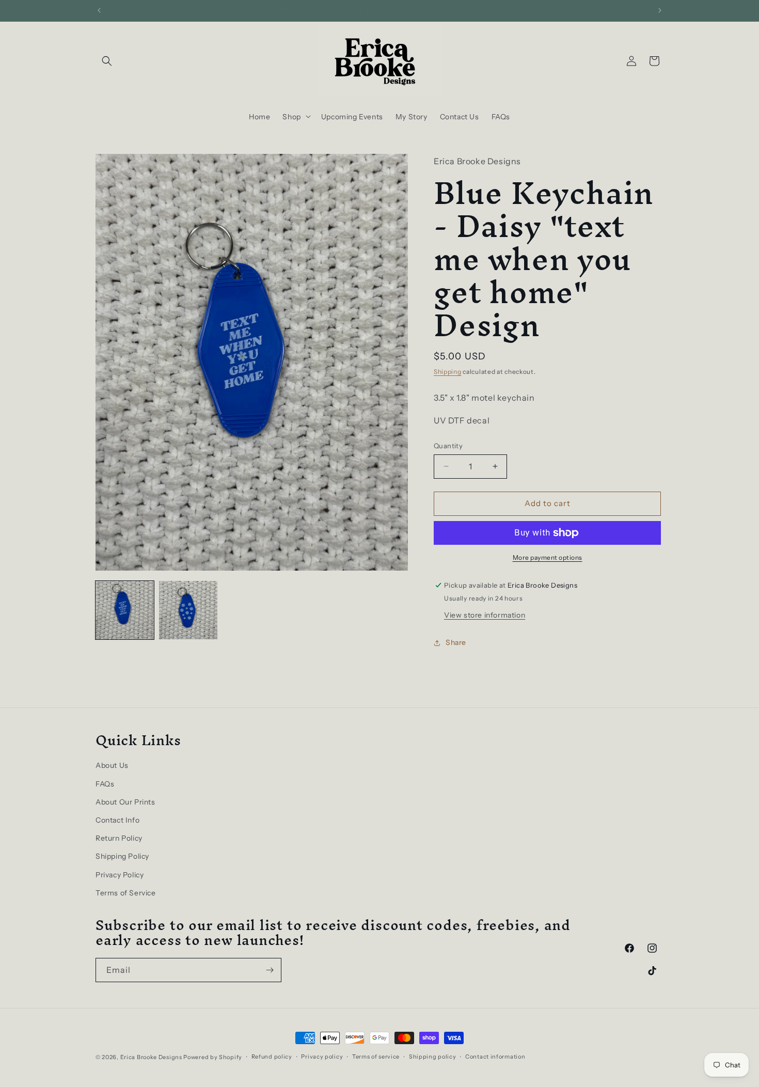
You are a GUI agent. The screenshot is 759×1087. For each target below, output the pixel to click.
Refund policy (271, 1056)
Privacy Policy (120, 874)
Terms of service (376, 1056)
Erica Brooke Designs (151, 1057)
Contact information (495, 1056)
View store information (484, 615)
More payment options (547, 557)
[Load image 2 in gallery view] (188, 610)
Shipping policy (432, 1056)
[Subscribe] (269, 970)
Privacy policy (322, 1056)
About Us (112, 765)
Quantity (448, 446)
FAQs (105, 784)
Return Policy (119, 838)
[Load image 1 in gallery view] (125, 610)
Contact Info (117, 820)
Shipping (448, 371)
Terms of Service (126, 892)
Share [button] (456, 642)
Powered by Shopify (212, 1057)
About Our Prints (125, 802)
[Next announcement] (660, 10)
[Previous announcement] (99, 10)
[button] (107, 61)
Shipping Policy (122, 856)
